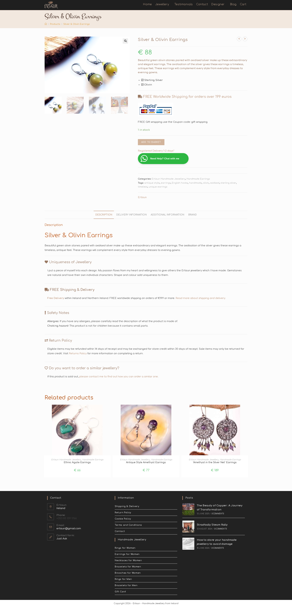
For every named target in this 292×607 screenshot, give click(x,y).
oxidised (214, 183)
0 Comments (218, 514)
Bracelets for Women (128, 567)
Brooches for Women (128, 573)
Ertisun (142, 197)
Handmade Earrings (198, 179)
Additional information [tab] (167, 214)
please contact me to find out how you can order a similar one (118, 376)
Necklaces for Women (128, 560)
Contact (202, 4)
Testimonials (183, 4)
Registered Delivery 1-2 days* (156, 150)
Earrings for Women (127, 554)
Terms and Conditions (128, 525)
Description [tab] (103, 214)
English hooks (180, 183)
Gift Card (120, 591)
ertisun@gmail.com (68, 528)
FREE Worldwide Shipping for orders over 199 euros (187, 97)
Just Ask (61, 538)
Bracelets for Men (126, 585)
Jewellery (162, 4)
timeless (143, 187)
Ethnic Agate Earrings (77, 462)
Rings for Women (125, 548)
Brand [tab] (192, 214)
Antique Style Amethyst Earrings (146, 462)
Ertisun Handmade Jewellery (168, 179)
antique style (152, 183)
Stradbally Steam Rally (212, 524)
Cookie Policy (123, 519)
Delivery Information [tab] (131, 214)
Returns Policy (78, 353)
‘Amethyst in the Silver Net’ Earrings (215, 462)
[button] (125, 41)
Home (147, 4)
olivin (206, 183)
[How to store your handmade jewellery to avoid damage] (188, 544)
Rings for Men (123, 579)
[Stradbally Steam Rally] (188, 526)
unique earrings (158, 187)
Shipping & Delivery (127, 506)
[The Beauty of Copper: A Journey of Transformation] (188, 509)
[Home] (46, 24)
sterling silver (228, 183)
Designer (218, 4)
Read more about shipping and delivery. (201, 298)
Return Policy (123, 512)
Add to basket (151, 142)
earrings (166, 183)
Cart (243, 4)
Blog (233, 4)
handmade (195, 183)
